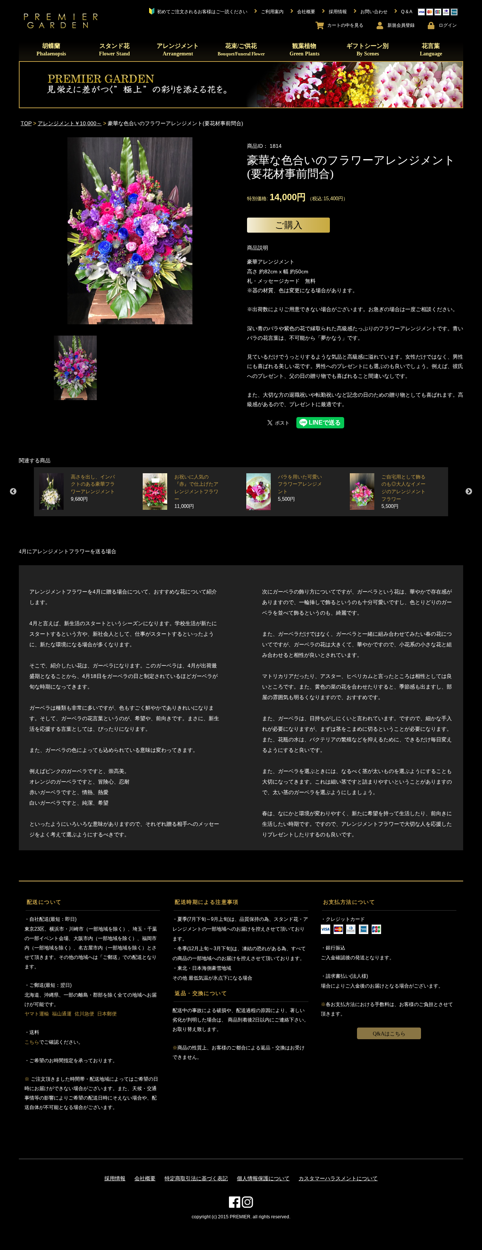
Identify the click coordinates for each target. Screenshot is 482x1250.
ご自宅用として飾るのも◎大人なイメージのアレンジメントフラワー (403, 491)
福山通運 (62, 1014)
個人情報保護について (263, 1178)
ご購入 (288, 225)
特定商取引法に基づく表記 (196, 1178)
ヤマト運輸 (36, 1014)
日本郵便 (107, 1014)
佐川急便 (84, 1014)
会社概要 (145, 1178)
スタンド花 (114, 50)
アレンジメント (178, 50)
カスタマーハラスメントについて (338, 1178)
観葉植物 (304, 50)
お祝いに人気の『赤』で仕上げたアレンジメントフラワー (196, 491)
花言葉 (431, 50)
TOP (26, 123)
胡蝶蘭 (51, 50)
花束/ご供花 (241, 49)
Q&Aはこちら (389, 1034)
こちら (31, 1042)
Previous (13, 491)
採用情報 (114, 1178)
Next (469, 491)
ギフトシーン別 (367, 50)
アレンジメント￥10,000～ (70, 123)
